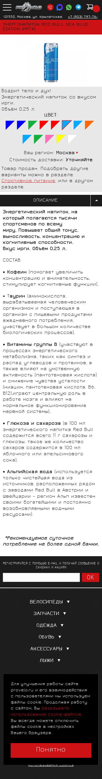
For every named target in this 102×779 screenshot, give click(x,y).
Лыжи (46, 661)
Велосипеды (46, 602)
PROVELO (29, 7)
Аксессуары (46, 649)
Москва (65, 153)
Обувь (46, 637)
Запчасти (46, 614)
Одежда (46, 626)
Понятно (51, 750)
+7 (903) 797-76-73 (83, 19)
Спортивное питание (28, 181)
